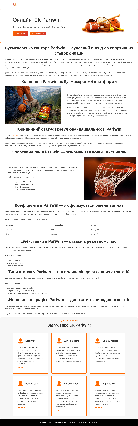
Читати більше (38, 33)
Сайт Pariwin (20, 33)
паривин (57, 65)
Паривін (15, 135)
